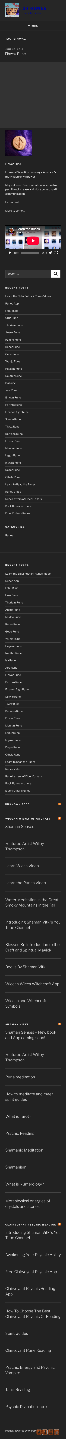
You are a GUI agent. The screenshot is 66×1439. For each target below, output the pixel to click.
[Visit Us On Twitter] (39, 1434)
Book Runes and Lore (18, 506)
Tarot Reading (17, 1389)
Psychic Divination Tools (26, 1406)
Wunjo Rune (12, 361)
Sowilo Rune (13, 419)
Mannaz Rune (13, 448)
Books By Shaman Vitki (25, 967)
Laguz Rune (12, 455)
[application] (33, 240)
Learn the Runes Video (25, 883)
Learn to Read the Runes (20, 484)
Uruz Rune (11, 318)
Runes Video (13, 491)
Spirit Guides (16, 1333)
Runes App (12, 303)
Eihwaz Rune (15, 54)
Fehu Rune (11, 310)
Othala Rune (12, 477)
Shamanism (15, 1167)
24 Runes (35, 8)
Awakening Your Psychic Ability (33, 1254)
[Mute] (50, 253)
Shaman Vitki (16, 1024)
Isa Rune (10, 383)
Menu (35, 25)
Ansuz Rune (12, 332)
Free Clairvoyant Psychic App (31, 1271)
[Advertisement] (33, 95)
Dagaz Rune (12, 470)
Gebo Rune (12, 354)
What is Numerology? (24, 1184)
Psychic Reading (19, 1133)
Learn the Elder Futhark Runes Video (28, 296)
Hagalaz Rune (13, 368)
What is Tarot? (18, 1116)
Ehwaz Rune (12, 441)
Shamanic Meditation (24, 1150)
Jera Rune (11, 390)
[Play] (10, 253)
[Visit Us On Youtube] (51, 1434)
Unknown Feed (17, 804)
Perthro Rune (13, 404)
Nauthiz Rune (13, 376)
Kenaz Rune (12, 347)
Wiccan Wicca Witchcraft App (32, 984)
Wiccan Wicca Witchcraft (28, 818)
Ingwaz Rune (13, 462)
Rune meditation (20, 1077)
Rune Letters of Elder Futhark (23, 499)
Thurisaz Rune (14, 325)
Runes (9, 535)
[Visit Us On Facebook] (45, 1434)
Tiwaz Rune (12, 426)
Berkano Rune (14, 433)
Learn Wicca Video (22, 866)
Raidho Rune (13, 339)
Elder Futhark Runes (17, 513)
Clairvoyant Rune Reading (28, 1350)
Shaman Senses (19, 826)
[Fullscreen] (56, 253)
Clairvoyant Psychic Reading (30, 1224)
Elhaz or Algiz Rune (17, 412)
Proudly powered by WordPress (23, 1430)
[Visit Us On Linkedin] (56, 1434)
